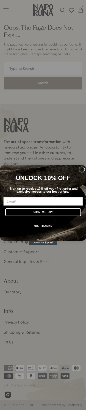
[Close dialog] (81, 169)
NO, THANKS (43, 225)
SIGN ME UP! (43, 212)
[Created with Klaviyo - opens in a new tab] (43, 243)
